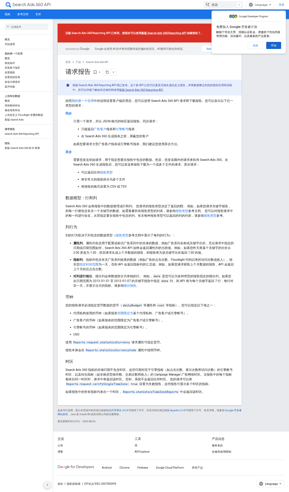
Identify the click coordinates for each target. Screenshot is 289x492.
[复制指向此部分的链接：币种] (77, 297)
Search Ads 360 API (32, 4)
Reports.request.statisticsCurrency (101, 342)
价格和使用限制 (221, 451)
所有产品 (197, 467)
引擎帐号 (122, 129)
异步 (68, 152)
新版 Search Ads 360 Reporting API (163, 33)
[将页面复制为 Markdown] (107, 72)
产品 (78, 62)
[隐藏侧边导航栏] (47, 485)
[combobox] (223, 4)
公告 (60, 445)
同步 (68, 113)
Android (107, 467)
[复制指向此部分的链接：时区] (77, 361)
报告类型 (106, 172)
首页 (68, 62)
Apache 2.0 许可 (179, 410)
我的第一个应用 (83, 101)
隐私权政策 (74, 483)
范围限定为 (125, 313)
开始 (273, 45)
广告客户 (100, 129)
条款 (60, 483)
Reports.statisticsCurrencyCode (111, 350)
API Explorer (142, 451)
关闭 (255, 45)
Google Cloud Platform (170, 467)
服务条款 (217, 445)
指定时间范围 (89, 264)
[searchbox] (26, 27)
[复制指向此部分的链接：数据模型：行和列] (101, 198)
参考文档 (22, 14)
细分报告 (130, 285)
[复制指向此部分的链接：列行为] (81, 227)
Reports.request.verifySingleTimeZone (97, 384)
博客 (60, 451)
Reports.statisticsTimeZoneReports (150, 392)
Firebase (142, 467)
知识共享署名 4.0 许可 (118, 410)
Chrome (125, 467)
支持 (38, 14)
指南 (7, 14)
